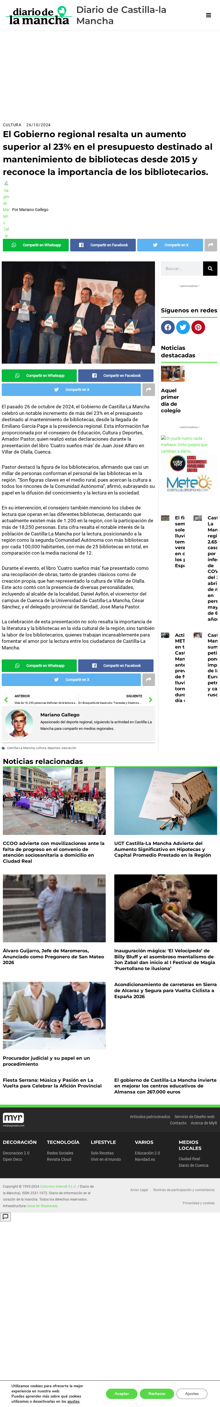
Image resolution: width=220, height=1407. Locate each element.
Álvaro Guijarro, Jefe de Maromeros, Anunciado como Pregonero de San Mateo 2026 (53, 956)
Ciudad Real (189, 1158)
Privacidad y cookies (199, 1203)
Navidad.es (145, 1159)
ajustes (73, 1401)
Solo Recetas (102, 1153)
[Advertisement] (110, 74)
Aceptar (122, 1393)
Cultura (12, 125)
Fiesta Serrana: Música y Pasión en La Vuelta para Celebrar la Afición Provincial (52, 1083)
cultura (41, 748)
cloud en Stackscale (42, 1206)
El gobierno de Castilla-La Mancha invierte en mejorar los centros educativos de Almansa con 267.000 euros (165, 1086)
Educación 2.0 (147, 1153)
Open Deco (12, 1159)
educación (69, 748)
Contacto (178, 1123)
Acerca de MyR (204, 1123)
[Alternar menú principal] (209, 15)
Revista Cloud (59, 1159)
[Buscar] (210, 268)
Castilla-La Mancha (21, 748)
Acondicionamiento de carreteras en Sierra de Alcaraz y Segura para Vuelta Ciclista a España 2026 (165, 990)
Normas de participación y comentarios (184, 1190)
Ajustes (192, 1393)
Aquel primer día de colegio (171, 400)
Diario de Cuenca (194, 1165)
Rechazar (157, 1393)
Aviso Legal (139, 1190)
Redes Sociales (60, 1153)
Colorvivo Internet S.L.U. (58, 1187)
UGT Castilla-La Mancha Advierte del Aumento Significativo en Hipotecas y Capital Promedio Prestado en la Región (162, 849)
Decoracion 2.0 (16, 1153)
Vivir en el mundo (106, 1159)
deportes (54, 748)
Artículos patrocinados (150, 1116)
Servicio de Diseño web (194, 1116)
